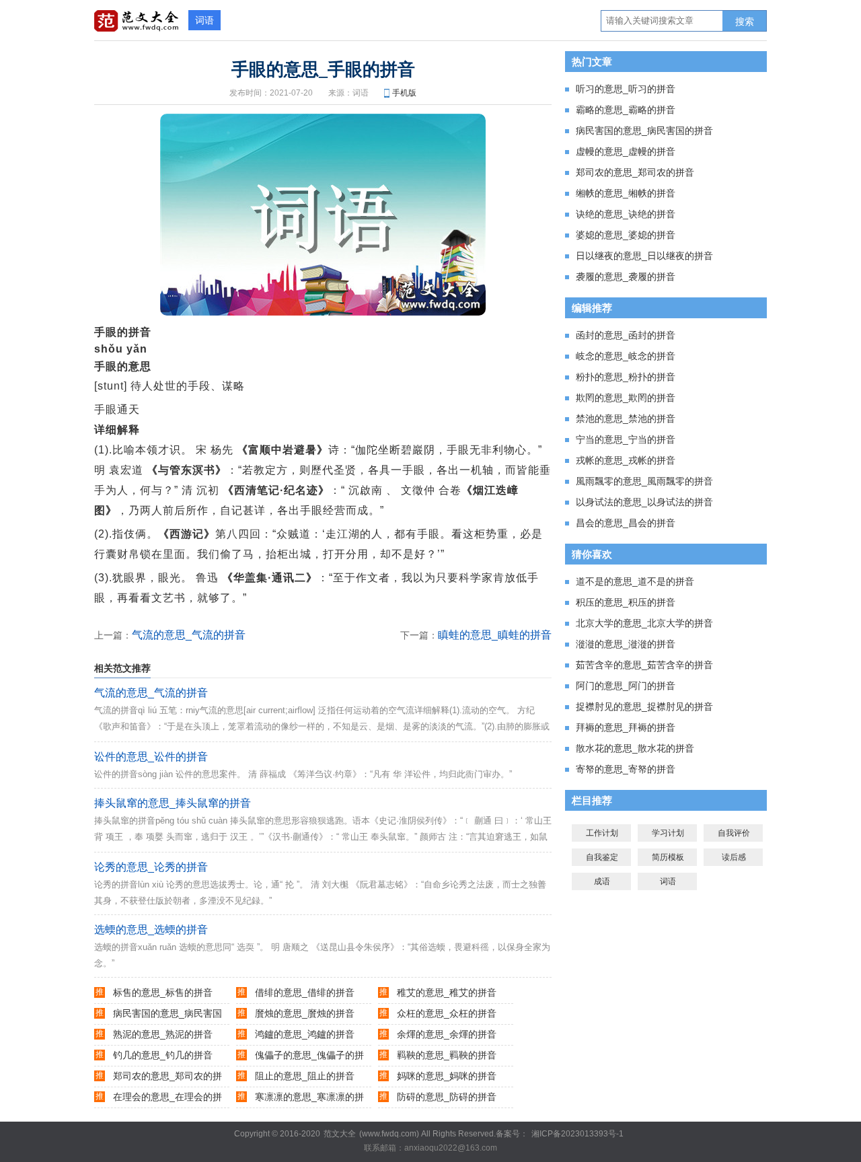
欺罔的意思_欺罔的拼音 (625, 397)
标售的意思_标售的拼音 (163, 992)
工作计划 (602, 833)
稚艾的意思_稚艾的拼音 (446, 992)
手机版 (404, 93)
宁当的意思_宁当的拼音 (625, 439)
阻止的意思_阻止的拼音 (304, 1075)
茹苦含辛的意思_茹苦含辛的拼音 (644, 664)
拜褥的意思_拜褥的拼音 (625, 727)
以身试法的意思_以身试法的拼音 (644, 502)
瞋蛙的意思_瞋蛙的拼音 (495, 635)
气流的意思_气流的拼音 (189, 635)
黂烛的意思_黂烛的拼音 (304, 1013)
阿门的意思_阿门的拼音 (625, 685)
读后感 (734, 857)
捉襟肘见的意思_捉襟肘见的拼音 (644, 706)
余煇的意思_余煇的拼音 (446, 1034)
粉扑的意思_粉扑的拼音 (625, 376)
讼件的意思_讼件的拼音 (151, 756)
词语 (204, 20)
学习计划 (668, 833)
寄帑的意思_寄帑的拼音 (625, 769)
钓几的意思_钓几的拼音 (163, 1055)
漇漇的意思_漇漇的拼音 (625, 644)
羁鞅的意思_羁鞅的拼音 (446, 1055)
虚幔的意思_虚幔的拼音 (625, 151)
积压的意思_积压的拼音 (625, 602)
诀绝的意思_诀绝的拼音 (625, 214)
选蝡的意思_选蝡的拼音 (151, 929)
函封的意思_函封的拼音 (625, 335)
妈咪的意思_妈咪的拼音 (446, 1075)
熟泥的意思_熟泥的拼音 (163, 1034)
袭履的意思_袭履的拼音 (625, 276)
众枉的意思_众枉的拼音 (446, 1013)
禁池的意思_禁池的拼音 (625, 418)
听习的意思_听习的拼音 (625, 88)
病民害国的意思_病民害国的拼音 (644, 130)
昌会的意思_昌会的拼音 (625, 522)
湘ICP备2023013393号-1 (577, 1133)
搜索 (744, 21)
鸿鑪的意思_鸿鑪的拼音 (304, 1034)
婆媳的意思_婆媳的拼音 (625, 234)
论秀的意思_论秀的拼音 (151, 867)
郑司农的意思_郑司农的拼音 (635, 172)
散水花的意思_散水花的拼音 (635, 748)
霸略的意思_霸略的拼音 (625, 109)
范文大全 (340, 1133)
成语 (602, 881)
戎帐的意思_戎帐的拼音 (625, 460)
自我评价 (734, 833)
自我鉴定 (602, 857)
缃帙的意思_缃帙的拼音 (625, 193)
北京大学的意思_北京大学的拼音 (644, 623)
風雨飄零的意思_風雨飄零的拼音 (644, 481)
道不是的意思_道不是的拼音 (635, 581)
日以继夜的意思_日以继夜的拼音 (644, 255)
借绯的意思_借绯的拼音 (304, 992)
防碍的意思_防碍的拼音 (446, 1096)
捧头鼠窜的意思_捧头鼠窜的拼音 (172, 803)
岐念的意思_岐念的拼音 (625, 356)
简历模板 (668, 857)
